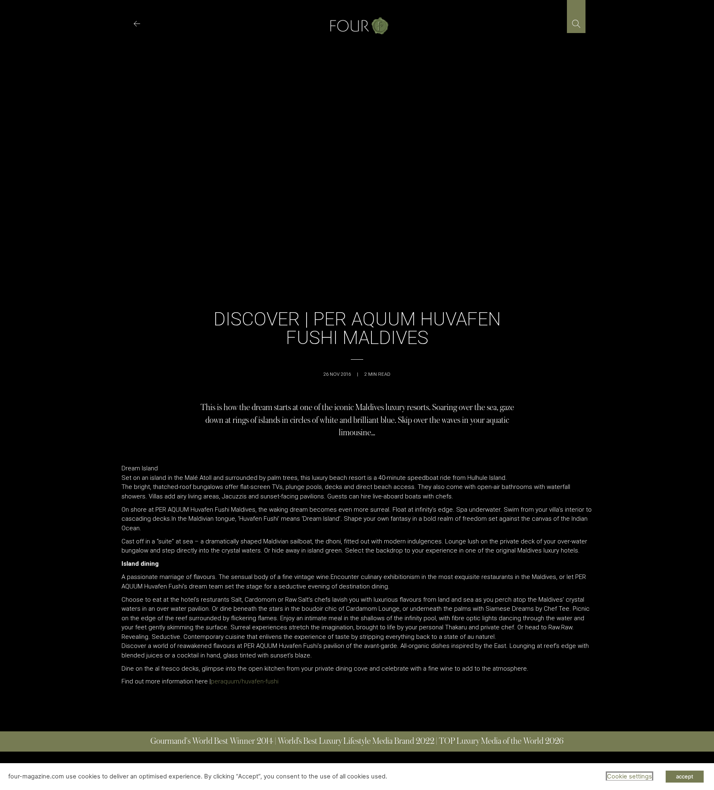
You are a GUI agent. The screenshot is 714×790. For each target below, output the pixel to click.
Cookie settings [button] (629, 776)
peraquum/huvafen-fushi (244, 681)
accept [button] (684, 776)
